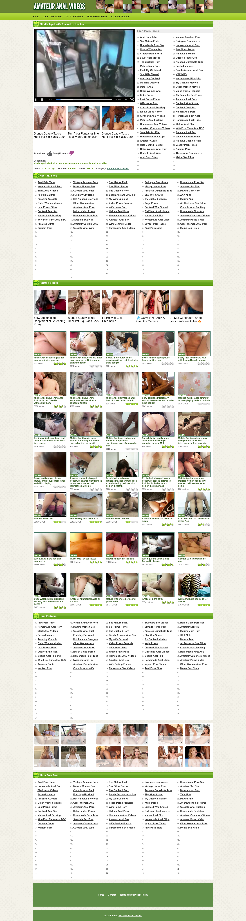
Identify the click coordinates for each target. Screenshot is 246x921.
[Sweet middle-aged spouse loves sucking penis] (158, 343)
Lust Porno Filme (150, 99)
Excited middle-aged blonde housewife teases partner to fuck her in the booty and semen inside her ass (156, 482)
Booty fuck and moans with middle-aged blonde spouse (192, 359)
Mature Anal (146, 86)
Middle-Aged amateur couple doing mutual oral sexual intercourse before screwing (192, 440)
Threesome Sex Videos (189, 153)
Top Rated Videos (74, 16)
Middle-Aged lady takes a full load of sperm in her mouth (120, 399)
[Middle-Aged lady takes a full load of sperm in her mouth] (122, 384)
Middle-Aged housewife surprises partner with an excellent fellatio (83, 400)
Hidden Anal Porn (186, 111)
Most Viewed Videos (97, 16)
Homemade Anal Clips (152, 136)
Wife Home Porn (149, 103)
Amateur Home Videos (130, 915)
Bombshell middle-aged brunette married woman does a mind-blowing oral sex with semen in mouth (121, 482)
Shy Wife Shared (149, 74)
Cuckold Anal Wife (150, 153)
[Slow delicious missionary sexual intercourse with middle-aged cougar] (158, 384)
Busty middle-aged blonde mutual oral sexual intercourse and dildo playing (49, 481)
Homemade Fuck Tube (188, 120)
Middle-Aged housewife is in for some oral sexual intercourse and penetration (86, 360)
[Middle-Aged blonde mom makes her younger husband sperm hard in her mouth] (86, 424)
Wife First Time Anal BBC (190, 128)
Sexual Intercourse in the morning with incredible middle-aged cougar (122, 360)
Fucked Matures (184, 66)
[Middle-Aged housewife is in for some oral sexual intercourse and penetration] (86, 343)
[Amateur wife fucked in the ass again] (158, 504)
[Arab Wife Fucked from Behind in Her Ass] (194, 504)
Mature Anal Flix (185, 124)
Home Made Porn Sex (152, 45)
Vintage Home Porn (151, 53)
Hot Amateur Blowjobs (188, 78)
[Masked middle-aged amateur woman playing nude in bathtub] (194, 384)
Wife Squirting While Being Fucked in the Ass (155, 560)
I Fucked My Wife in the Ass (84, 518)
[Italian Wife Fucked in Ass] (86, 544)
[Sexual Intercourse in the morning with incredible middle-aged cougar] (122, 343)
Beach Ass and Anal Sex (189, 70)
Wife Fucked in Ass (44, 518)
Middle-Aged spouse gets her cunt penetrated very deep (49, 359)
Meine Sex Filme (185, 157)
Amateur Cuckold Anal (188, 140)
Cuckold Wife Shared (187, 103)
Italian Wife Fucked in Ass (83, 559)
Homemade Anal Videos (153, 124)
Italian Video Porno (151, 111)
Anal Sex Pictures (120, 16)
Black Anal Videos (150, 57)
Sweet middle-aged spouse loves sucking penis (156, 359)
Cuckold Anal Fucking (152, 107)
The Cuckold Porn (150, 62)
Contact (112, 895)
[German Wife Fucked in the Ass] (194, 544)
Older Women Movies (188, 86)
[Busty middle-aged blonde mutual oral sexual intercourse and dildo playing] (50, 464)
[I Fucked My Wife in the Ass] (86, 504)
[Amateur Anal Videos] (60, 12)
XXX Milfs (181, 74)
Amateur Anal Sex (186, 132)
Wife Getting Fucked (151, 145)
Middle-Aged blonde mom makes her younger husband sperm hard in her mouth (84, 440)
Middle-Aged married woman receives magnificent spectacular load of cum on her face (122, 442)
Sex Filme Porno (185, 49)
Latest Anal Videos (52, 16)
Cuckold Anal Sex (186, 107)
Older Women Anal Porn (153, 149)
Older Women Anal (150, 91)
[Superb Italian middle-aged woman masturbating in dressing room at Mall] (158, 424)
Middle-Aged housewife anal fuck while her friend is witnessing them (48, 400)
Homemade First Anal (188, 115)
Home (36, 16)
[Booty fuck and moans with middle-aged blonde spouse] (194, 343)
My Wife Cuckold (149, 82)
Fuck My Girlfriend (150, 70)
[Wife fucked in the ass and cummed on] (50, 544)
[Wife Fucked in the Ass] (122, 504)
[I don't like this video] (71, 153)
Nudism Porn (183, 149)
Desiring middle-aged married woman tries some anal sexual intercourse (49, 440)
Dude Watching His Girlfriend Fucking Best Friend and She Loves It (49, 601)
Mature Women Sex (151, 49)
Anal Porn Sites (149, 157)
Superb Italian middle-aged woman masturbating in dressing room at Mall (155, 440)
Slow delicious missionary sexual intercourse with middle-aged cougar (158, 400)
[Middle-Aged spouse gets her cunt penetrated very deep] (50, 343)
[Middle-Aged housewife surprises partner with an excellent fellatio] (86, 384)
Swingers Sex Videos (188, 41)
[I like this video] (49, 153)
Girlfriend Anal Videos (152, 115)
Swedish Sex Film (150, 132)
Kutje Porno (146, 95)
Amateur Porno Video (188, 136)
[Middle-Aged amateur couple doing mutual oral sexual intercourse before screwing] (194, 424)
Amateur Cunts (148, 140)
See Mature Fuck (149, 41)
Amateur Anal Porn (186, 99)
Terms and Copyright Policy (134, 895)
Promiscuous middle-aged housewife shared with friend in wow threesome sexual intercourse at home (86, 482)
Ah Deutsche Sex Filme (189, 95)
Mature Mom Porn (150, 66)
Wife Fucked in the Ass (117, 518)
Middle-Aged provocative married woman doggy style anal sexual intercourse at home (192, 482)
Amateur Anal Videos (118, 168)
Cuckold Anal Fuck (186, 57)
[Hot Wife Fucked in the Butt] (122, 544)
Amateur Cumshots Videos (155, 128)
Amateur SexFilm (185, 53)
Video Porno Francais (188, 91)
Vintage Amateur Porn (188, 37)
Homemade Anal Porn (188, 45)
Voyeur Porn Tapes (186, 145)
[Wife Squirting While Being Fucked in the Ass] (158, 544)
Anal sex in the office (153, 599)
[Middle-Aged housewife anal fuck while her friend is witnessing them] (50, 384)
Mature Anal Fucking (151, 120)
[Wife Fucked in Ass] (50, 504)
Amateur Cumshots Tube (189, 62)
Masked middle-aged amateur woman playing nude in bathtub (194, 399)
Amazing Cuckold (150, 78)
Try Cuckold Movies (187, 82)
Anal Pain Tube (148, 37)
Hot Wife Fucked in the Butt (120, 559)
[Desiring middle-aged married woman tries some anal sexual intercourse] (50, 424)
